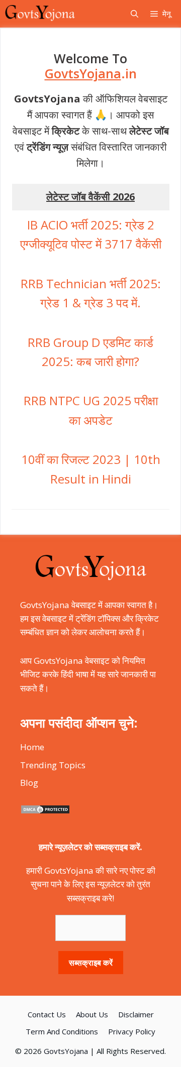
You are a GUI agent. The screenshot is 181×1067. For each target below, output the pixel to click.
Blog (29, 782)
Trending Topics (52, 765)
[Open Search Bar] (134, 14)
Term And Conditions (62, 1031)
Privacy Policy (131, 1031)
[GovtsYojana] (40, 14)
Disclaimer (136, 1014)
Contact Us (47, 1014)
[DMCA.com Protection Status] (45, 811)
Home (32, 747)
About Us (92, 1014)
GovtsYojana (66, 1051)
